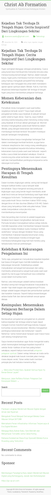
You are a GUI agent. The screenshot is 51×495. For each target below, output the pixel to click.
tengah (40, 42)
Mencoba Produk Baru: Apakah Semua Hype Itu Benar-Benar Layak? (23, 371)
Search (4, 387)
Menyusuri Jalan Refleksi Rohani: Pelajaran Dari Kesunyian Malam (21, 379)
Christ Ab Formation (25, 4)
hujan (29, 42)
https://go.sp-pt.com (10, 481)
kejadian (35, 42)
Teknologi (40, 36)
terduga (3, 45)
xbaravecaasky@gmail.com (16, 36)
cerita (25, 42)
